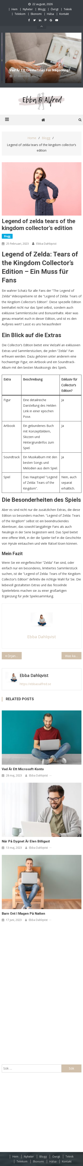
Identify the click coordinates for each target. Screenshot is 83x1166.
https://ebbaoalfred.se (35, 684)
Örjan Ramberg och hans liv (15, 656)
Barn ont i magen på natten (23, 914)
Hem (14, 9)
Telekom (20, 14)
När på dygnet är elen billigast (26, 841)
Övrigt (54, 9)
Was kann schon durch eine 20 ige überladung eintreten (73, 656)
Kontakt (64, 14)
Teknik (68, 9)
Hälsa (50, 14)
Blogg (41, 9)
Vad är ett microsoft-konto (23, 769)
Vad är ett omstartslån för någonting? (38, 70)
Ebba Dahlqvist (46, 244)
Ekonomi (36, 14)
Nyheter (28, 9)
